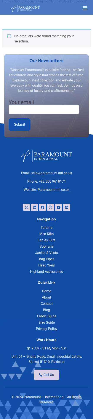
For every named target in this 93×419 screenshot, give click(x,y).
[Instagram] (50, 207)
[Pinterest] (66, 207)
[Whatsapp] (26, 207)
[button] (85, 8)
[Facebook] (42, 207)
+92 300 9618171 (52, 181)
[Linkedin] (34, 207)
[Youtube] (58, 207)
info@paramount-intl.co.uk (51, 173)
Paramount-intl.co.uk (53, 190)
